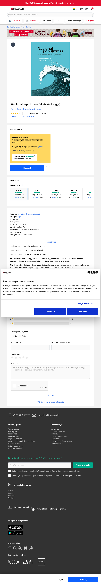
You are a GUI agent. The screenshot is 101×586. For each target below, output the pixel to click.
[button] (33, 151)
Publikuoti (50, 395)
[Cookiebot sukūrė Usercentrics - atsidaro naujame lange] (87, 272)
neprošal (90, 197)
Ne (16, 336)
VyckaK (40, 146)
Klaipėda (11, 495)
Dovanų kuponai (14, 443)
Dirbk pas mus (57, 443)
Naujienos (47, 21)
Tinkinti (48, 311)
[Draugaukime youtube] (26, 549)
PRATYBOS (16, 21)
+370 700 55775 (21, 415)
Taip (24, 336)
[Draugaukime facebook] (10, 549)
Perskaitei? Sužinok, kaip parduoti (21, 441)
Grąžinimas (12, 434)
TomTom (35, 197)
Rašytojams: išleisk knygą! (61, 441)
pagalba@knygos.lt (48, 415)
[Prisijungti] (87, 9)
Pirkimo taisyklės (58, 431)
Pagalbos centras (15, 439)
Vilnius (10, 490)
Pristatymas (13, 431)
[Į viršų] (96, 568)
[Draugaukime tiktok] (20, 549)
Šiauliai (11, 498)
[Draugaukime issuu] (31, 549)
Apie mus (55, 429)
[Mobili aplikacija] (15, 532)
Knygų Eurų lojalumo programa (51, 509)
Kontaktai (55, 439)
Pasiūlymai (89, 21)
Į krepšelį (83, 579)
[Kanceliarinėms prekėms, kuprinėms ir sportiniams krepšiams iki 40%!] (50, 33)
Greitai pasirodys (74, 21)
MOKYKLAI (34, 21)
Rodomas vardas (17, 342)
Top (58, 21)
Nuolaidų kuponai (15, 448)
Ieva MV (54, 197)
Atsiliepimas (15, 363)
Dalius (72, 197)
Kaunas (11, 493)
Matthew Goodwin (34, 214)
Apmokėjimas (13, 429)
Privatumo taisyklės (59, 436)
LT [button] (76, 9)
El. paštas (55, 342)
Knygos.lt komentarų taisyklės (52, 402)
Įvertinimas (15, 354)
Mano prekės (13, 436)
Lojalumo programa (16, 446)
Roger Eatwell (22, 214)
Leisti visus (82, 311)
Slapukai (54, 434)
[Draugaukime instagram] (15, 549)
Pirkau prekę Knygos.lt (19, 332)
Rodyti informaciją (85, 304)
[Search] (92, 14)
